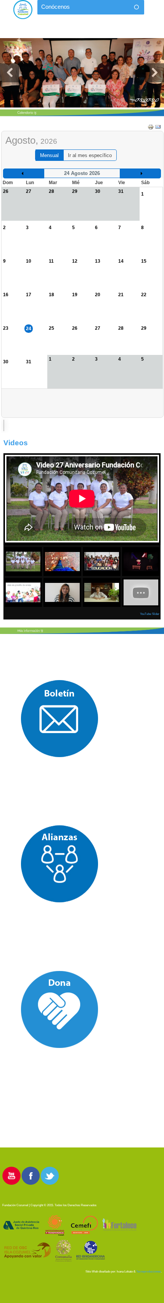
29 (143, 328)
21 (121, 294)
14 (121, 261)
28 (121, 328)
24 (28, 328)
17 (28, 294)
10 (28, 261)
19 (74, 294)
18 (51, 294)
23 (5, 328)
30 (5, 361)
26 (74, 328)
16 (5, 294)
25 (51, 328)
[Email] (158, 126)
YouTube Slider (149, 614)
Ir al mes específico (90, 155)
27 (97, 328)
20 (97, 294)
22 (143, 294)
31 (28, 361)
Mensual (49, 155)
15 (143, 261)
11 (51, 261)
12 (74, 261)
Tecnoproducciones (148, 1271)
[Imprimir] (151, 126)
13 (97, 261)
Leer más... (82, 73)
